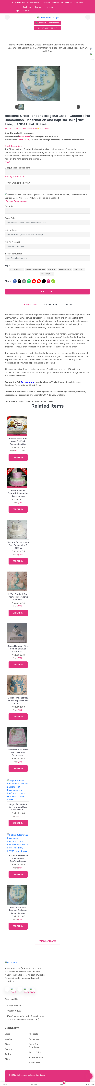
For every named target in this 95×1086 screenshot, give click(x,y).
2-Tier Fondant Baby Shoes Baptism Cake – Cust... (18, 701)
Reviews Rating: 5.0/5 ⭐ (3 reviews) (34, 128)
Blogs (7, 1034)
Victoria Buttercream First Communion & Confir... (18, 545)
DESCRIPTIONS (30, 305)
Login (17, 11)
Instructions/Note (13, 254)
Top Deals (27, 7)
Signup (26, 11)
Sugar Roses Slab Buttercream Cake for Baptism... (18, 807)
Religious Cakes (33, 44)
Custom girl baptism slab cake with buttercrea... (18, 752)
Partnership (34, 1039)
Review (68, 305)
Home (12, 44)
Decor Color (10, 218)
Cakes (20, 44)
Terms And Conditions (34, 1045)
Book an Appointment (47, 28)
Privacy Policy (35, 1062)
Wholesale (33, 1034)
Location (50, 7)
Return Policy (35, 1052)
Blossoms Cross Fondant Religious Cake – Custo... (18, 910)
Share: (8, 281)
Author (8, 1054)
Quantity (9, 206)
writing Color (11, 230)
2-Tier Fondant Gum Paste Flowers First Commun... (18, 597)
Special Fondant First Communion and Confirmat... (18, 649)
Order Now (18, 457)
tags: (7, 265)
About (8, 1044)
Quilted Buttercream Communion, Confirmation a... (18, 858)
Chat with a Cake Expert (49, 23)
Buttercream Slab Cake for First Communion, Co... (18, 441)
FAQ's (7, 1059)
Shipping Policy (36, 1057)
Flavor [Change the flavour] (17, 183)
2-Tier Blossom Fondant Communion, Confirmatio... (18, 493)
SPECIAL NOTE (50, 305)
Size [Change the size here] (17, 168)
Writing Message (12, 242)
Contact (38, 7)
